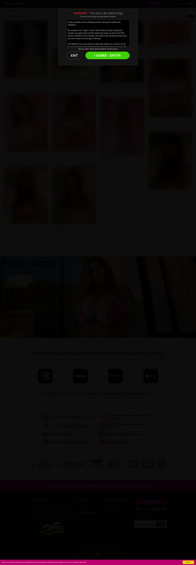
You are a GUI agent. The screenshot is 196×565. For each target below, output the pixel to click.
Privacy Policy (112, 49)
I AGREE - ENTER (107, 55)
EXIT (74, 55)
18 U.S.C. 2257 (83, 49)
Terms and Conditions (98, 49)
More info (82, 562)
